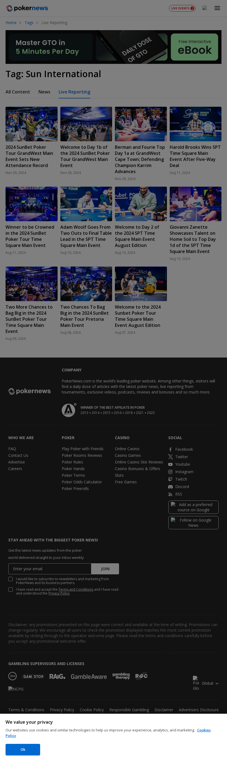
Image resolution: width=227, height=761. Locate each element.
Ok (22, 749)
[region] (113, 737)
